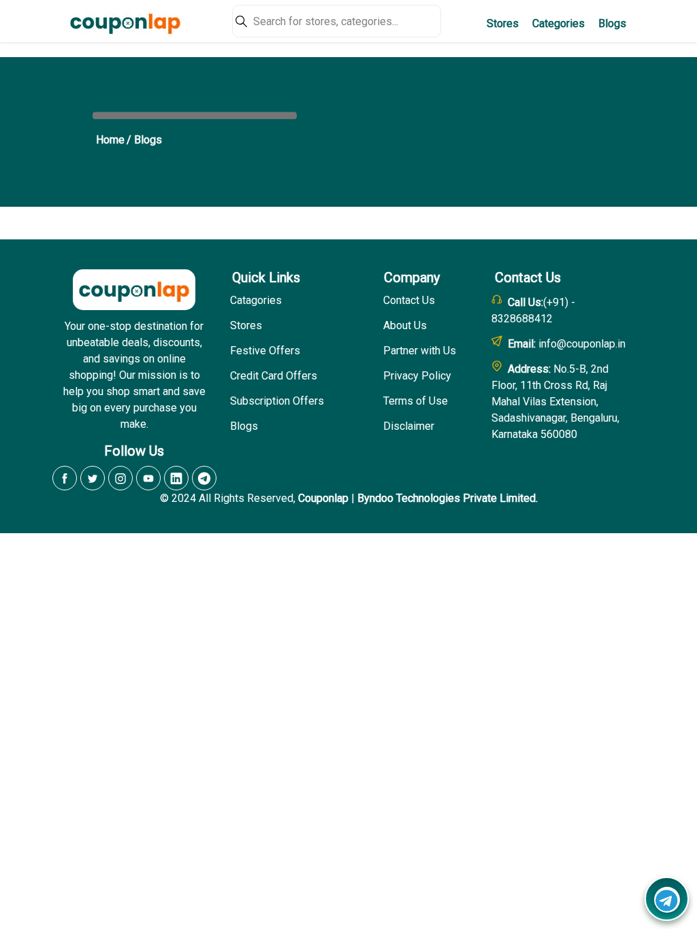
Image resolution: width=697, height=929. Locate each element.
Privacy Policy (417, 375)
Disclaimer (408, 426)
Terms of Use (415, 400)
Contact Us (409, 300)
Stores (503, 23)
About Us (405, 325)
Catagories (256, 300)
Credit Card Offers (273, 375)
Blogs (612, 23)
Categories (558, 23)
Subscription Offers (277, 400)
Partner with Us (419, 350)
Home (110, 139)
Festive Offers (265, 350)
